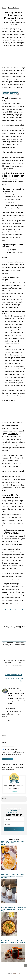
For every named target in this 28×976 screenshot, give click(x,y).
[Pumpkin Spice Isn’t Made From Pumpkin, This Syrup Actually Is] (14, 953)
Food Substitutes (13, 8)
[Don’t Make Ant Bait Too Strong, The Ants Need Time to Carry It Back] (14, 858)
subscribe (5, 754)
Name (4, 735)
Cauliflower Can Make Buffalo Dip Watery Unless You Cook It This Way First (13, 909)
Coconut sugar (13, 434)
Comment (6, 721)
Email (4, 742)
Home (4, 8)
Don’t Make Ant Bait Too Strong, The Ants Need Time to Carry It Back (13, 843)
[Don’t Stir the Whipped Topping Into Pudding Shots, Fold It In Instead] (14, 891)
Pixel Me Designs (16, 973)
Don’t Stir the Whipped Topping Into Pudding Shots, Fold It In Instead (13, 876)
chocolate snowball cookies (12, 544)
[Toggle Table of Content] (18, 93)
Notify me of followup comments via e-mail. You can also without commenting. (13, 752)
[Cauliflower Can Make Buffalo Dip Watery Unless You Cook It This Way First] (14, 924)
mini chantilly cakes (9, 541)
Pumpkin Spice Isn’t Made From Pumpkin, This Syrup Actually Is (13, 941)
